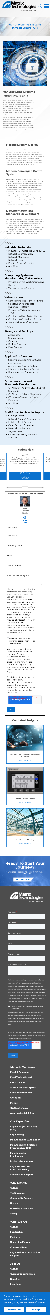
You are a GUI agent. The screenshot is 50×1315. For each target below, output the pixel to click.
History (14, 1203)
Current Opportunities (22, 1274)
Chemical (15, 1098)
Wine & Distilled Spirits (23, 1087)
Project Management (22, 1161)
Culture (14, 1188)
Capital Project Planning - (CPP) (24, 1128)
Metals (14, 1103)
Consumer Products (21, 1092)
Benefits (14, 1279)
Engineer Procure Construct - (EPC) (20, 1168)
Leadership (16, 1232)
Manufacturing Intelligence (18, 1154)
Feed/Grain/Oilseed (21, 1077)
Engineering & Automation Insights (25, 1254)
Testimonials (17, 1193)
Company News (18, 1247)
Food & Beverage (19, 1072)
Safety (13, 1213)
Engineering (17, 1134)
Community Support (21, 1198)
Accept (36, 1309)
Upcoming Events (20, 1242)
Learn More (14, 1309)
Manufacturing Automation (25, 1140)
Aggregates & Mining (22, 1113)
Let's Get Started (22, 879)
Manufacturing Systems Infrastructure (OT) (23, 1146)
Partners (15, 1237)
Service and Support (21, 1174)
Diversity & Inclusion (21, 1208)
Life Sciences (17, 1082)
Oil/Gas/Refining (19, 1108)
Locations (15, 1284)
